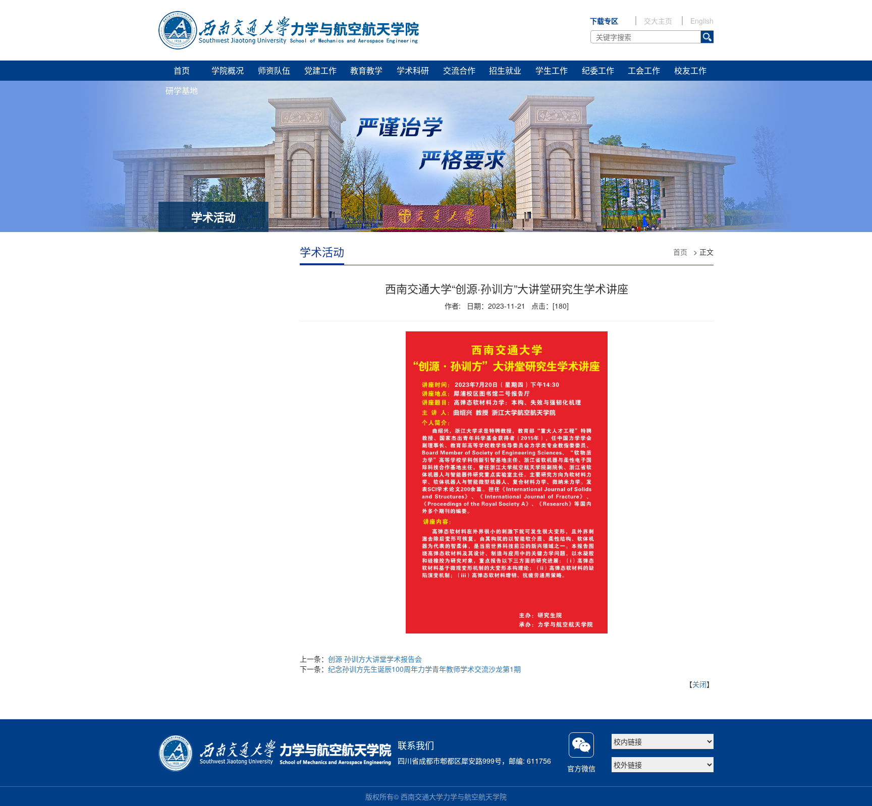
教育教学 (366, 70)
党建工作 (320, 70)
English (702, 21)
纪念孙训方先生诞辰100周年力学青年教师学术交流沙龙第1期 (424, 669)
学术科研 (413, 70)
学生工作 (551, 70)
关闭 (699, 684)
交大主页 (658, 21)
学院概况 (227, 70)
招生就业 (505, 70)
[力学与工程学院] (288, 30)
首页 (182, 70)
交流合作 (459, 70)
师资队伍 (274, 70)
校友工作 (690, 70)
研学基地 (182, 90)
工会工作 (644, 70)
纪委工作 (598, 70)
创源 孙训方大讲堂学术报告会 (375, 659)
